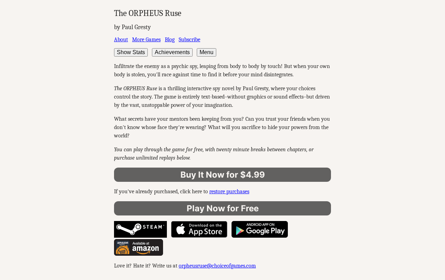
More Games (146, 39)
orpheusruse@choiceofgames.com (217, 266)
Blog (170, 39)
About (121, 39)
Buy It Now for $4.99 (222, 175)
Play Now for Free (223, 208)
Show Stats (131, 52)
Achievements (172, 52)
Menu (206, 52)
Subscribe (189, 39)
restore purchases (229, 191)
